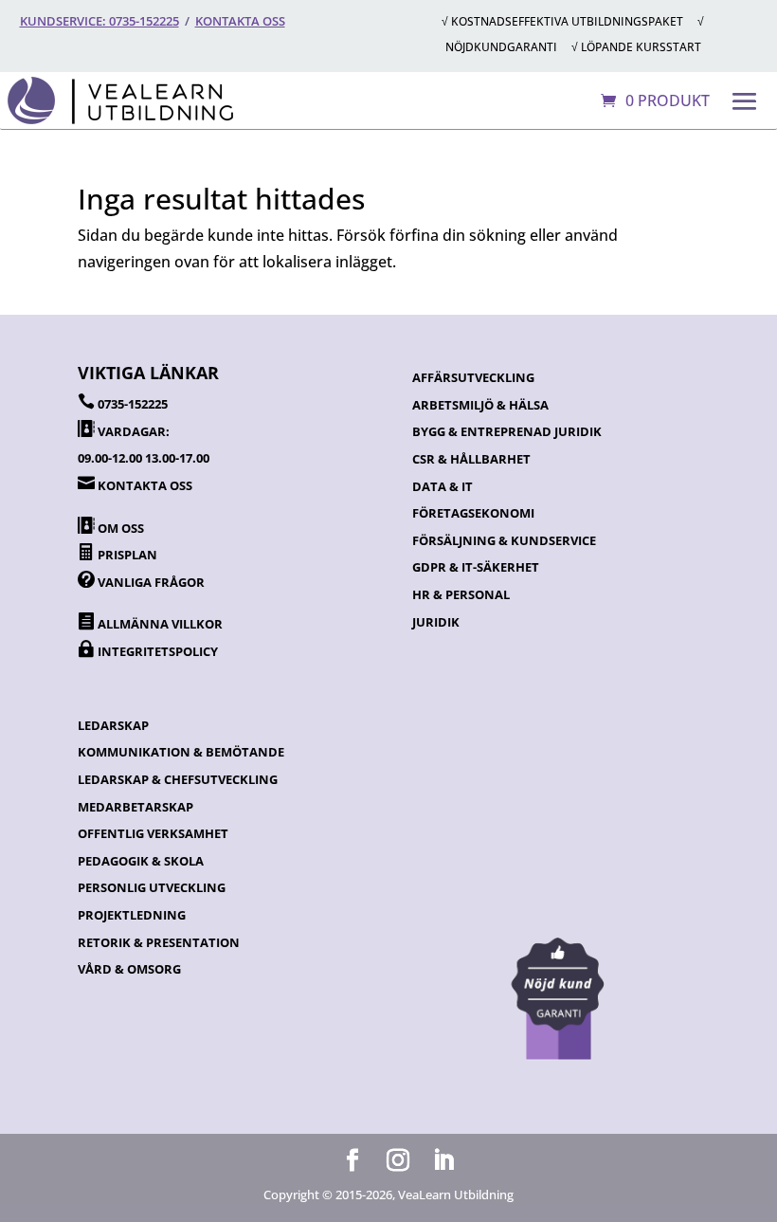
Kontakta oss (240, 20)
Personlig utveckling (152, 887)
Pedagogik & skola (141, 860)
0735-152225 (133, 403)
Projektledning (132, 914)
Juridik (436, 621)
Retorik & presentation (159, 942)
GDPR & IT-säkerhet (475, 566)
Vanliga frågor (151, 582)
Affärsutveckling (473, 377)
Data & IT (442, 486)
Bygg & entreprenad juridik (507, 431)
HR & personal (461, 594)
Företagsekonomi (473, 512)
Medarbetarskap (135, 806)
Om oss (121, 528)
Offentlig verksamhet (153, 833)
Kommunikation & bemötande (181, 751)
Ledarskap (113, 725)
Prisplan (127, 554)
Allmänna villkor (160, 623)
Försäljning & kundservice (504, 540)
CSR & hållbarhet (471, 458)
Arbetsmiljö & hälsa (480, 404)
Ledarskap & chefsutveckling (178, 779)
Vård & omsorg (129, 968)
